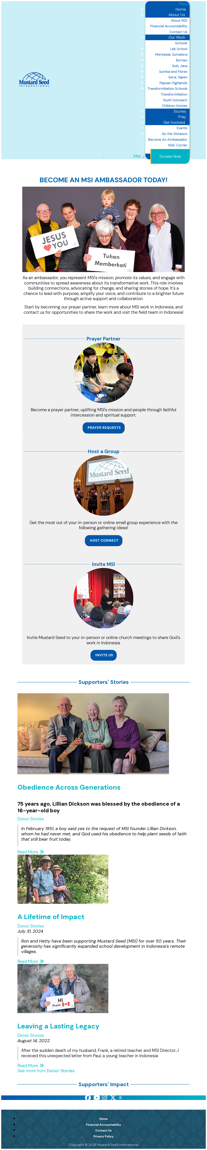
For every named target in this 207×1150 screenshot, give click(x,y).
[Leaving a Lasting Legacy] (62, 1010)
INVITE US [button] (104, 655)
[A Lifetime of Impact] (62, 901)
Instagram (104, 1097)
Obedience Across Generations (68, 787)
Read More (28, 852)
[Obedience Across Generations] (93, 771)
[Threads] (120, 1097)
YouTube (96, 1097)
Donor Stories (30, 819)
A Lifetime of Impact (50, 916)
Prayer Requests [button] (104, 427)
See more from (45, 1071)
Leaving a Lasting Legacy (58, 1026)
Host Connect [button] (104, 540)
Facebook (87, 1097)
